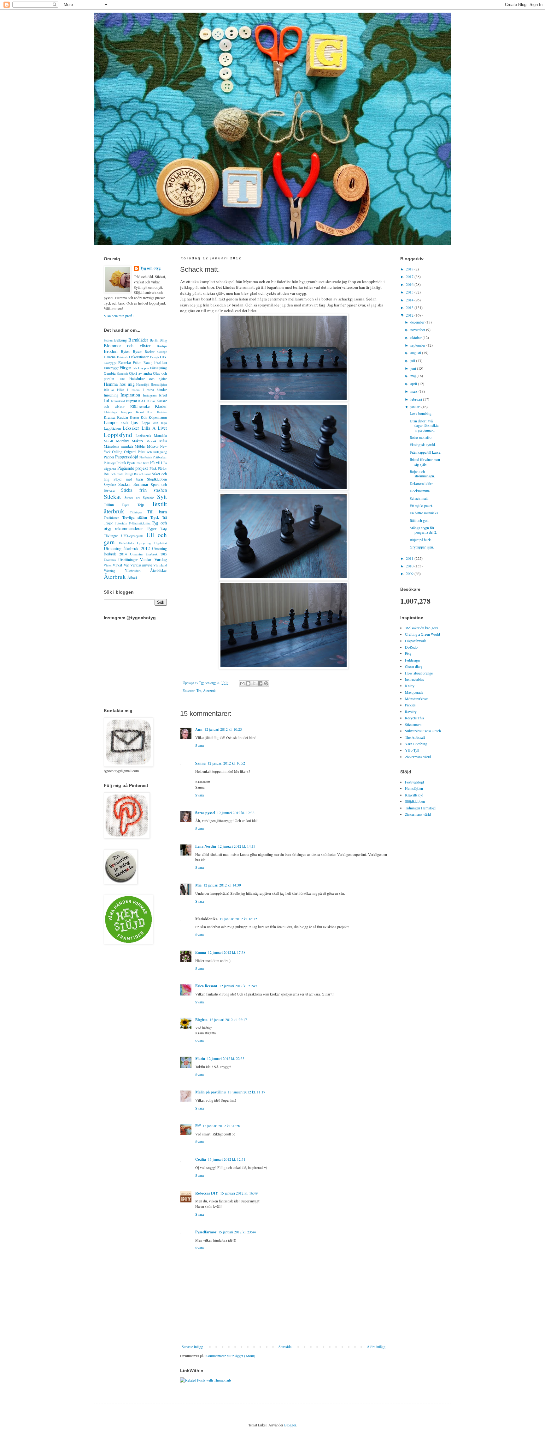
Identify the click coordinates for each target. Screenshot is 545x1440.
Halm (122, 379)
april (414, 383)
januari (415, 406)
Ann (198, 729)
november (418, 329)
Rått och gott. (420, 520)
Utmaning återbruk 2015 (148, 554)
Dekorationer (139, 356)
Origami (130, 451)
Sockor (124, 484)
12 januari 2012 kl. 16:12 (238, 918)
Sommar (141, 484)
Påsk (153, 468)
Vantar (145, 559)
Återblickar (158, 570)
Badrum (108, 340)
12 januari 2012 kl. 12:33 (236, 812)
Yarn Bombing (416, 743)
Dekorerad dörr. (421, 483)
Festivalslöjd (414, 781)
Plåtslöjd (109, 463)
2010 (410, 565)
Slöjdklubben (157, 478)
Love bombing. (421, 413)
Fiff (198, 1125)
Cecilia (200, 1159)
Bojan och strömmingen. (422, 473)
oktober (416, 337)
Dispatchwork (415, 640)
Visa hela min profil (118, 315)
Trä (198, 690)
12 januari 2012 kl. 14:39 (222, 884)
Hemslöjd (142, 384)
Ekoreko (124, 362)
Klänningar (111, 412)
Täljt (163, 529)
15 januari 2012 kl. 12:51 (226, 1159)
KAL (142, 400)
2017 (410, 276)
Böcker (150, 351)
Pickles (410, 704)
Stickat (112, 496)
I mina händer (155, 389)
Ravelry (411, 711)
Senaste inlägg (192, 1346)
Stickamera (413, 724)
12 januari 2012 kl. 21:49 (238, 985)
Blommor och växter (127, 345)
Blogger (290, 1424)
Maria (200, 1058)
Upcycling (144, 543)
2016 (410, 284)
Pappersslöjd (126, 457)
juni (413, 368)
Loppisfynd (118, 435)
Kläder (161, 406)
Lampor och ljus (121, 422)
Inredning (111, 394)
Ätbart (132, 577)
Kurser (134, 417)
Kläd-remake (139, 406)
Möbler (140, 446)
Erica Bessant (206, 986)
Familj (148, 362)
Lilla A (148, 428)
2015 (410, 291)
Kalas (151, 401)
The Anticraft (415, 737)
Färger (125, 368)
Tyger (152, 528)
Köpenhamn (158, 417)
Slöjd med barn (128, 478)
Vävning (109, 570)
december (417, 321)
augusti (416, 352)
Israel (163, 394)
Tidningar (136, 512)
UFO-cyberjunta (132, 536)
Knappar (126, 412)
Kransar (110, 417)
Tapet (125, 505)
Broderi (111, 351)
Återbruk (209, 690)
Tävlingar (111, 535)
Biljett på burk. (421, 539)
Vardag (160, 559)
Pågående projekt (132, 468)
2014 (410, 299)
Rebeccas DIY (206, 1193)
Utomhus (110, 560)
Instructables (414, 679)
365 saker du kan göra (421, 627)
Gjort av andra (140, 373)
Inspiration (130, 395)
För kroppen (140, 368)
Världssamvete (141, 564)
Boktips (162, 346)
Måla (163, 440)
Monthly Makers (130, 440)
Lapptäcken (112, 428)
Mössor (153, 446)
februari (416, 399)
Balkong (120, 339)
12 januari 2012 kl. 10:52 (226, 762)
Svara (199, 745)
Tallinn (109, 504)
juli (413, 360)
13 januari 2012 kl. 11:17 (246, 1091)
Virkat (117, 564)
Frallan (160, 362)
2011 (410, 558)
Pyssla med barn (138, 463)
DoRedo (411, 647)
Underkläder (126, 543)
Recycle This (414, 717)
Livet (162, 428)
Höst (120, 389)
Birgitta (201, 1019)
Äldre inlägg (376, 1346)
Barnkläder (138, 340)
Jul (106, 400)
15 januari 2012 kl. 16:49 (239, 1192)
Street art (132, 497)
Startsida (284, 1346)
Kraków (162, 412)
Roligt (129, 474)
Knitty (409, 685)
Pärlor (162, 468)
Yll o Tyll (412, 750)
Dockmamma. (420, 490)
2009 (410, 573)
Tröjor (108, 522)
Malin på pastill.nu (210, 1092)
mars (414, 391)
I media (133, 390)
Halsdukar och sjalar (148, 378)
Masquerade (414, 692)
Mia (198, 885)
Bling (163, 340)
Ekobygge (110, 363)
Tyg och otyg (150, 268)
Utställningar (128, 559)
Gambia (109, 373)
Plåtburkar (160, 457)
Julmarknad (118, 401)
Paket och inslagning (152, 452)
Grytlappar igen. (422, 546)
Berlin (154, 340)
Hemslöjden (414, 788)
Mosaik (151, 441)
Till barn (157, 512)
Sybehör (148, 497)
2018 (410, 268)
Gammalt (122, 374)
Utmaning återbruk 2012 (127, 548)
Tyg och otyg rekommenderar (135, 525)
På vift (156, 462)
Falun (137, 362)
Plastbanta (145, 457)
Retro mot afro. (421, 437)
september (418, 345)
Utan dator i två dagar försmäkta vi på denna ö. (424, 425)
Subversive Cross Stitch (423, 730)
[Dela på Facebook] (260, 683)
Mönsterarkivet (416, 698)
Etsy (408, 653)
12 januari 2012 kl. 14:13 (236, 846)
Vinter (108, 565)
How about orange (419, 672)
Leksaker (131, 428)
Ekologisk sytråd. (423, 444)
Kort (150, 412)
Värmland (160, 565)
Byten (125, 351)
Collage (162, 352)
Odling (117, 451)
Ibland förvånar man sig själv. (425, 461)
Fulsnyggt (111, 367)
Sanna (200, 763)
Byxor (137, 351)
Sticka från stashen (144, 490)
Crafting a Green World (422, 634)
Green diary (414, 666)
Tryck (154, 517)
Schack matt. (419, 498)
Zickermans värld (418, 756)
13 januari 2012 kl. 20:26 (221, 1125)
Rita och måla (113, 474)
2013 (410, 307)
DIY (163, 356)
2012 (410, 315)
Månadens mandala (118, 446)
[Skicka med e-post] (242, 683)
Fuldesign (412, 660)
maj (413, 375)
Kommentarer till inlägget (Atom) (230, 1355)
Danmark (122, 357)
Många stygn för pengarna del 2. (423, 530)
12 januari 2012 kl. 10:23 (223, 729)
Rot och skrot (142, 474)
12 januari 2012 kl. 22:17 (228, 1019)
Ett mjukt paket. (421, 505)
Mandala (160, 435)
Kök (144, 417)
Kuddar (122, 417)
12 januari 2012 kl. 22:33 (225, 1058)
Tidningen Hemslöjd (420, 807)
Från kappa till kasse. (425, 452)
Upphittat (160, 543)
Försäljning (158, 367)
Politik (121, 462)
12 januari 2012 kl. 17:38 (226, 952)
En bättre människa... (425, 512)
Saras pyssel (205, 812)
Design (154, 357)
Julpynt (131, 400)
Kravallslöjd (414, 794)
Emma (200, 952)
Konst (140, 412)
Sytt (162, 496)
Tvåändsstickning (139, 523)
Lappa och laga (154, 423)
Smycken (110, 484)
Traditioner (111, 517)
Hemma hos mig (119, 384)
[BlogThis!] (248, 683)
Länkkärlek (143, 435)
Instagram (149, 395)
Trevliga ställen (134, 517)
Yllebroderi (133, 570)
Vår (126, 564)
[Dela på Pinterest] (266, 683)
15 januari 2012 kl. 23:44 (237, 1231)
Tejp (141, 504)
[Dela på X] (254, 683)
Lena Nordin (205, 846)
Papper (109, 456)
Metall (108, 441)
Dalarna (109, 356)
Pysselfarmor (205, 1232)
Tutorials (121, 523)
